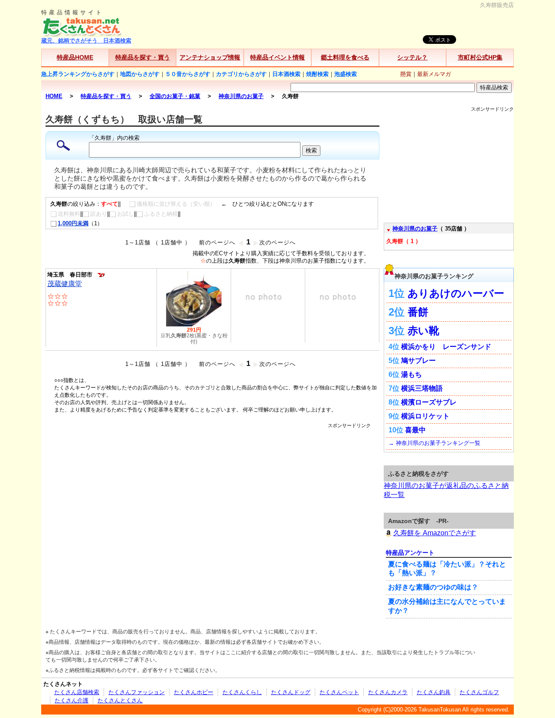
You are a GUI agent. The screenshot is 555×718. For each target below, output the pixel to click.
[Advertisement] (212, 448)
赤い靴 (423, 330)
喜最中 (415, 430)
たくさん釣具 (434, 692)
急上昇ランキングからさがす (77, 74)
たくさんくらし (242, 692)
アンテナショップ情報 (210, 57)
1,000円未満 (73, 223)
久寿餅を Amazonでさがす (434, 533)
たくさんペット (339, 692)
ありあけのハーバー (456, 293)
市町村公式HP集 (480, 57)
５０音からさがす (187, 74)
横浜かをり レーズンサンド (446, 346)
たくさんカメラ (388, 692)
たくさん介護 (71, 700)
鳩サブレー (418, 360)
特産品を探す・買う (142, 57)
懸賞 (405, 74)
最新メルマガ (434, 74)
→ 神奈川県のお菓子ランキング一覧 (434, 443)
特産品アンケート (410, 552)
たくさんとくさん (120, 700)
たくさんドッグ (290, 692)
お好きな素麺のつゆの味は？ (433, 587)
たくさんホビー (193, 692)
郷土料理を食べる (345, 57)
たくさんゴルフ (479, 692)
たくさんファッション (136, 692)
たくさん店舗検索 (76, 692)
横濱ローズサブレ (429, 402)
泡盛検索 (345, 74)
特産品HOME (75, 57)
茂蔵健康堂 (64, 283)
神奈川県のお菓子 (414, 228)
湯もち (411, 374)
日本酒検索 (286, 74)
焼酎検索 (317, 74)
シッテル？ (412, 57)
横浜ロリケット (425, 416)
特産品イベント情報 (277, 57)
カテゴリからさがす (241, 74)
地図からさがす (140, 74)
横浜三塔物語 (422, 388)
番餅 (418, 312)
